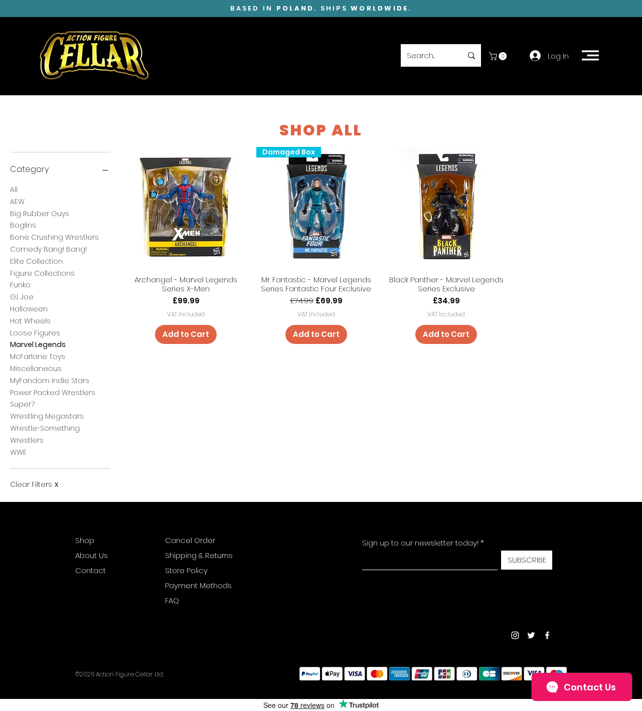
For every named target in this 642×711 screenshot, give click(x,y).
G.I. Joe (22, 297)
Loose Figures (35, 333)
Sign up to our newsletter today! (420, 543)
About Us (91, 555)
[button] (499, 56)
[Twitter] (531, 635)
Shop (84, 540)
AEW (17, 202)
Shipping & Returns (199, 555)
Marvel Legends (38, 344)
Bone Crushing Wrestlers (54, 237)
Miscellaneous (36, 369)
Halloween (29, 309)
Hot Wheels (30, 321)
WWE (18, 452)
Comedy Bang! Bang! (48, 249)
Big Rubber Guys (39, 214)
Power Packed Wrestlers (52, 393)
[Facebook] (547, 635)
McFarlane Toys (37, 356)
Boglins (23, 225)
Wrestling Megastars (47, 416)
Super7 (22, 404)
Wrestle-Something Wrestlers (45, 434)
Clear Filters (34, 484)
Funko (20, 285)
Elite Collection (36, 261)
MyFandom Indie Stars (49, 381)
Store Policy (186, 570)
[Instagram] (515, 635)
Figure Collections (42, 273)
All (14, 190)
